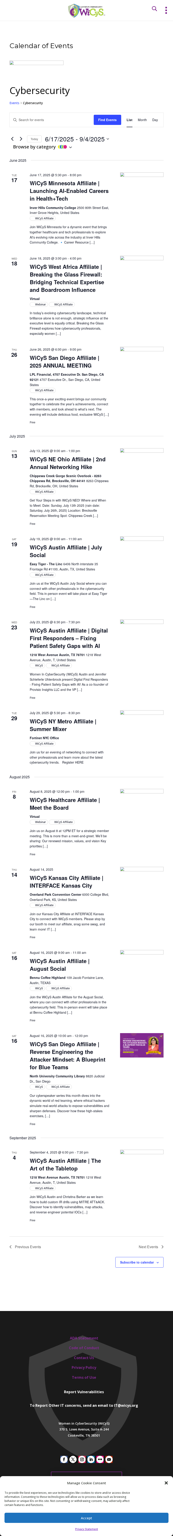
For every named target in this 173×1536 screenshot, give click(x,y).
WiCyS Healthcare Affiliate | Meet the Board (65, 803)
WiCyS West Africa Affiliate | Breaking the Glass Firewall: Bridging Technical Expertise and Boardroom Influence (67, 278)
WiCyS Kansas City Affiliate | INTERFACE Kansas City (66, 881)
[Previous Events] (12, 139)
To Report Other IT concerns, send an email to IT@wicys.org (84, 1405)
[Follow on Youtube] (109, 1459)
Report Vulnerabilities (84, 1391)
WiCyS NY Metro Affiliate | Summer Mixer (63, 725)
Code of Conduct (84, 1347)
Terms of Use (84, 1377)
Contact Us (84, 1357)
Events (14, 103)
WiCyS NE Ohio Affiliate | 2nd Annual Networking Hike (68, 463)
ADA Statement (84, 1338)
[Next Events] (21, 139)
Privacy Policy (84, 1367)
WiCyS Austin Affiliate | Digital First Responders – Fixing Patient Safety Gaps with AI (69, 638)
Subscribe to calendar (137, 1262)
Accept (86, 1518)
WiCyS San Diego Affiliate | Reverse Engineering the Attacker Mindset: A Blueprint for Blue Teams (67, 1055)
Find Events (107, 119)
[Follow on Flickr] (100, 1459)
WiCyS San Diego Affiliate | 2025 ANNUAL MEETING (64, 361)
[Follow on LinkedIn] (91, 1459)
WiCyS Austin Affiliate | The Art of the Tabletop (65, 1164)
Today (34, 139)
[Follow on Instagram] (82, 1459)
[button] (166, 1483)
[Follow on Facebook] (64, 1459)
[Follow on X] (73, 1459)
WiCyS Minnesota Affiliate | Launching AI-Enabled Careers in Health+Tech (69, 190)
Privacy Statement (86, 1529)
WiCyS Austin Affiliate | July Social (66, 551)
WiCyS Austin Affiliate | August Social (60, 964)
